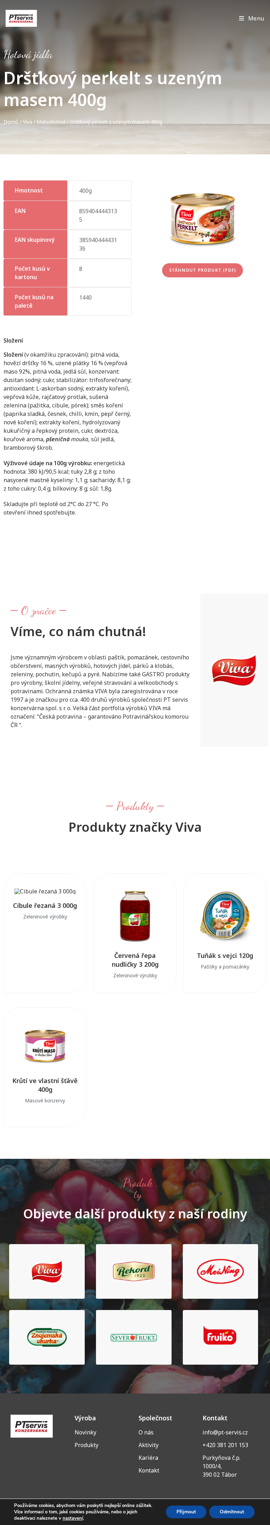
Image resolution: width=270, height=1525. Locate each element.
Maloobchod (51, 121)
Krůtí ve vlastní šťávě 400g (45, 1085)
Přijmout (186, 1511)
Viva (27, 121)
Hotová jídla (28, 54)
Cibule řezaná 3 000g (45, 905)
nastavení (73, 1518)
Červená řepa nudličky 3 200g (135, 960)
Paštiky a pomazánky (225, 966)
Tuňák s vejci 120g (225, 955)
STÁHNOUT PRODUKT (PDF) (202, 270)
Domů (11, 121)
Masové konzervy (45, 1100)
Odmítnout (232, 1511)
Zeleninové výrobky (45, 916)
